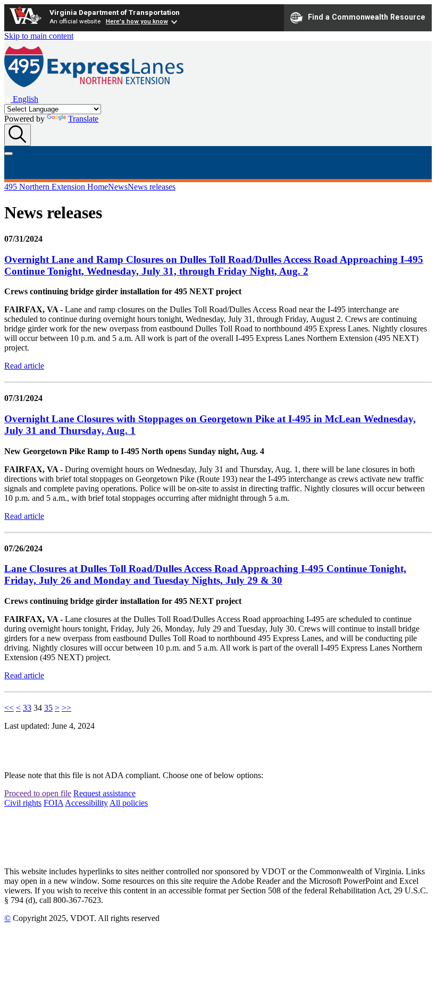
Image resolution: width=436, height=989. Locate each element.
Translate (83, 118)
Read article (24, 365)
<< (9, 707)
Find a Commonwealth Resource (366, 17)
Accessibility (86, 802)
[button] (21, 99)
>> (66, 707)
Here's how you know (137, 21)
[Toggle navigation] (8, 153)
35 (48, 707)
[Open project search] (17, 135)
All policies (129, 802)
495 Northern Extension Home (56, 186)
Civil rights (22, 802)
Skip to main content (38, 35)
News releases (151, 186)
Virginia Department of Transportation (114, 12)
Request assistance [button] (104, 793)
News (118, 186)
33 (27, 707)
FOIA (53, 802)
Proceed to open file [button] (37, 793)
